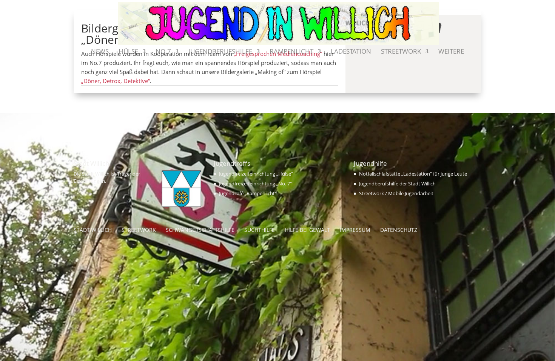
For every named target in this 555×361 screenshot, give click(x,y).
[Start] (80, 56)
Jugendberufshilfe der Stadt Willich (397, 183)
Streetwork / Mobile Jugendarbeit (396, 193)
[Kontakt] (474, 56)
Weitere (451, 52)
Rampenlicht (291, 52)
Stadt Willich (93, 229)
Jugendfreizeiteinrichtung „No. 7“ (255, 183)
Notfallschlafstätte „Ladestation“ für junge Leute (413, 173)
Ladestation (351, 52)
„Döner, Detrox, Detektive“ (115, 81)
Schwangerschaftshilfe (200, 229)
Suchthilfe (259, 229)
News (100, 52)
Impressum (355, 229)
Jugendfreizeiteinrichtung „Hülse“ (256, 173)
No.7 (163, 52)
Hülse (128, 52)
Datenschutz (398, 229)
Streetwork (401, 52)
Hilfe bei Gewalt (307, 229)
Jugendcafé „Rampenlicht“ (248, 193)
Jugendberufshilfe (220, 52)
